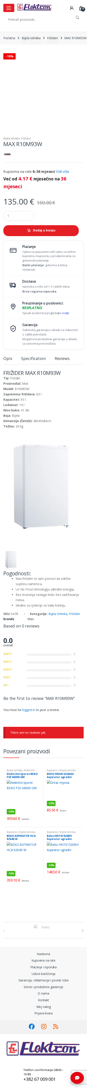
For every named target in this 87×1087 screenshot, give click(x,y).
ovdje (65, 313)
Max (30, 619)
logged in (28, 710)
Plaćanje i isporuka (43, 967)
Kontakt (43, 1000)
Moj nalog (43, 1007)
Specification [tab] (33, 358)
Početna (9, 38)
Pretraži (77, 19)
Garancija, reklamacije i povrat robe (44, 980)
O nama (43, 993)
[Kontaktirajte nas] (77, 1078)
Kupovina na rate (43, 960)
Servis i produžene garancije (43, 987)
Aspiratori (52, 770)
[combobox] (37, 19)
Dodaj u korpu (44, 230)
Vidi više (62, 171)
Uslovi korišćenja (44, 974)
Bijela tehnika (31, 38)
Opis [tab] (7, 358)
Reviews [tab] (62, 358)
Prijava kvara (43, 1013)
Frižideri (52, 38)
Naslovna (43, 954)
